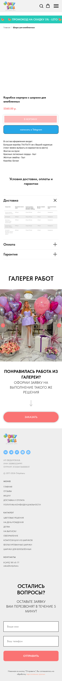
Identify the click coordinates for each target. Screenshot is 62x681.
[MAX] (28, 452)
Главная (6, 27)
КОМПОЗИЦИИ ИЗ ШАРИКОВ (18, 540)
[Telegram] (11, 452)
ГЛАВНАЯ (7, 486)
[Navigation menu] (56, 6)
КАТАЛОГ (8, 512)
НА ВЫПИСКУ (9, 531)
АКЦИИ (7, 495)
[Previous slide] (3, 325)
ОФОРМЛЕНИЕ (10, 536)
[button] (41, 6)
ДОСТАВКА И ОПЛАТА (13, 500)
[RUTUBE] (17, 452)
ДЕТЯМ (6, 527)
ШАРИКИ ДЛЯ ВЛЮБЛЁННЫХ (17, 549)
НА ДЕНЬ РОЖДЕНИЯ (13, 522)
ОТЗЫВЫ (7, 491)
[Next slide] (59, 325)
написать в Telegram (31, 129)
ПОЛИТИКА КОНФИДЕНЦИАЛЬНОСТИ (22, 504)
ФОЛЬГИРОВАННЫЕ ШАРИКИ (17, 545)
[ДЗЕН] (22, 452)
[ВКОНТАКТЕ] (5, 452)
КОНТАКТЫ (9, 557)
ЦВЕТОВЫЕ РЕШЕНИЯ (13, 518)
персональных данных (35, 674)
